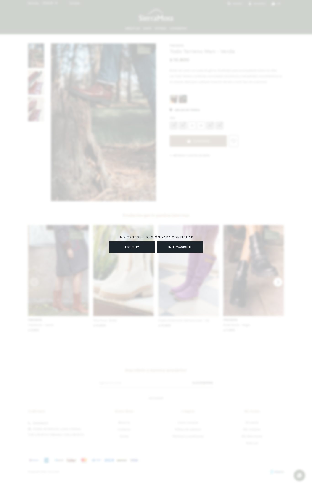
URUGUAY (132, 247)
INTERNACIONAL (180, 247)
